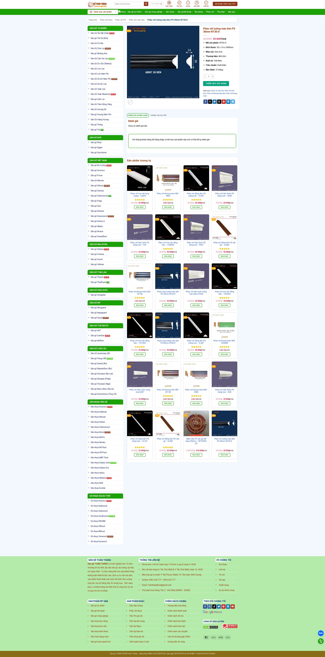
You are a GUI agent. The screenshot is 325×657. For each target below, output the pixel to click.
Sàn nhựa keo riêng (99, 621)
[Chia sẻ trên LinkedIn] (228, 102)
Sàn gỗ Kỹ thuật (184, 12)
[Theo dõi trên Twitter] (219, 606)
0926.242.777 (169, 580)
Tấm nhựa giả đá (136, 636)
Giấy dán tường (136, 605)
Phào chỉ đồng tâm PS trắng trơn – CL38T (196, 342)
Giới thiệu (223, 564)
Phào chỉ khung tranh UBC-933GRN (224, 342)
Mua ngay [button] (140, 207)
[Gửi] (146, 4)
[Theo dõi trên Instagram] (210, 606)
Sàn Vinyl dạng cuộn (100, 636)
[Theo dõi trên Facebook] (205, 606)
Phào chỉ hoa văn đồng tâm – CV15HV (139, 342)
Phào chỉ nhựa (106, 20)
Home (123, 12)
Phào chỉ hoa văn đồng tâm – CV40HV (168, 244)
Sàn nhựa (170, 12)
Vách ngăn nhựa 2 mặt (139, 641)
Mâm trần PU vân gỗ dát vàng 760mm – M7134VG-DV (196, 441)
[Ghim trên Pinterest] (224, 102)
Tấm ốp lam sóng (137, 621)
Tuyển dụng (224, 585)
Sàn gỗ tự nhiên (134, 12)
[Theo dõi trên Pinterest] (223, 606)
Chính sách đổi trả (175, 616)
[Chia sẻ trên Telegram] (233, 102)
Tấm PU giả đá (135, 616)
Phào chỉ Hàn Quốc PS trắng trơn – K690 (224, 195)
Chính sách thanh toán (177, 611)
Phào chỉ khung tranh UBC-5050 (196, 391)
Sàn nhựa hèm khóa (99, 631)
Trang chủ (92, 20)
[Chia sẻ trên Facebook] (205, 102)
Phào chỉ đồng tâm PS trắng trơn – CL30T (196, 195)
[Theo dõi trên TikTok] (214, 606)
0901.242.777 (155, 580)
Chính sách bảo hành (177, 621)
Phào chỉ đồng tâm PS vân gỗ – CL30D (168, 440)
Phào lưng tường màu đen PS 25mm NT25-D (168, 293)
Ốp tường (199, 12)
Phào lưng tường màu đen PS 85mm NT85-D (168, 342)
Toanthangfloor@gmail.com (160, 585)
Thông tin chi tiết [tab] (158, 115)
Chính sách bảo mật (176, 626)
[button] (103, 12)
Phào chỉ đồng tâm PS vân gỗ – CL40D (225, 244)
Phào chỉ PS (120, 20)
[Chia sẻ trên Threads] (219, 102)
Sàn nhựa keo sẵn (99, 626)
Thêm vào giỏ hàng (216, 83)
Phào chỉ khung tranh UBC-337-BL (140, 293)
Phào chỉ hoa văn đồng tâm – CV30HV (224, 293)
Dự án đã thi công (226, 590)
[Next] (136, 100)
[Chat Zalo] (321, 633)
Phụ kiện (221, 12)
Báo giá (231, 12)
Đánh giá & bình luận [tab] (138, 115)
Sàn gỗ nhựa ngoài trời (100, 641)
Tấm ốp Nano (135, 626)
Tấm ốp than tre (136, 631)
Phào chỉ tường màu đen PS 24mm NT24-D (224, 440)
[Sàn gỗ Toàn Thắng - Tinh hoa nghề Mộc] (99, 4)
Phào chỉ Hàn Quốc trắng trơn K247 (139, 391)
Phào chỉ (210, 12)
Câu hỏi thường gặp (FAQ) (179, 636)
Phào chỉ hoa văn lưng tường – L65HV (140, 195)
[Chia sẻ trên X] (210, 102)
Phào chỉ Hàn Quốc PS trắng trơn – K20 (224, 391)
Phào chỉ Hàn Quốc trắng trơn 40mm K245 (196, 293)
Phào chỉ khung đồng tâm (216, 93)
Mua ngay (168, 207)
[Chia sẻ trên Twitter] (215, 102)
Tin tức (222, 575)
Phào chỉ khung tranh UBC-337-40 (168, 391)
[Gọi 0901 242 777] (321, 641)
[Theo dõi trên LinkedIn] (228, 606)
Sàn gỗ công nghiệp (153, 12)
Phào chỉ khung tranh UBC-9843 (168, 195)
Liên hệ (222, 569)
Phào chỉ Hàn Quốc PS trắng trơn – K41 (139, 244)
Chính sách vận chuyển (177, 631)
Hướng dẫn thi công (176, 641)
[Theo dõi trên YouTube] (233, 606)
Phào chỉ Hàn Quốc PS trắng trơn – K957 (196, 244)
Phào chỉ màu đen (137, 20)
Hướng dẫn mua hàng (177, 605)
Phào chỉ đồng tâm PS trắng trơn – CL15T (140, 440)
